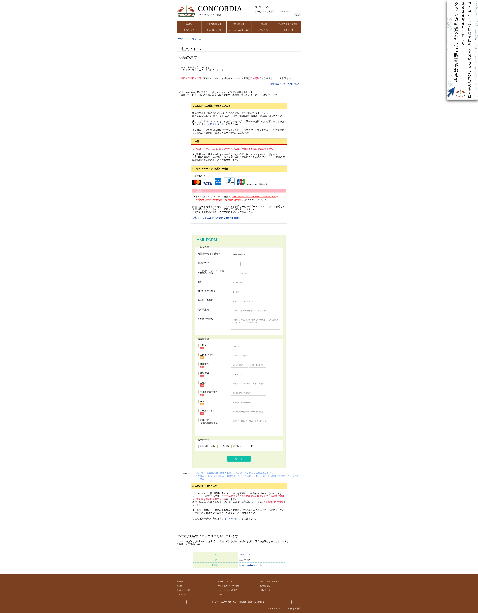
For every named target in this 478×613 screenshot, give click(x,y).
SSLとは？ (187, 473)
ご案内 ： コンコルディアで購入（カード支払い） (217, 218)
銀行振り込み (208, 446)
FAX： (203, 401)
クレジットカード (244, 446)
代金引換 (224, 446)
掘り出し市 (288, 30)
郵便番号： (205, 364)
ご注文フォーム (193, 39)
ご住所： (204, 382)
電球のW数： (204, 263)
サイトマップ (182, 594)
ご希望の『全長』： (208, 273)
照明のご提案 (239, 24)
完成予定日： (204, 309)
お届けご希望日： (207, 300)
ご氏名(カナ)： (207, 354)
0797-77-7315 (244, 554)
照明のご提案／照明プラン (270, 581)
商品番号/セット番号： (209, 253)
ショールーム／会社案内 (239, 30)
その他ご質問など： (208, 319)
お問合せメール (216, 124)
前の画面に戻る (278, 84)
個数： (201, 281)
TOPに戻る (293, 84)
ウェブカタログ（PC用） (288, 24)
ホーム (220, 594)
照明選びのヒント (214, 24)
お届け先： (210, 421)
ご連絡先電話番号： (210, 392)
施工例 (264, 24)
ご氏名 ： (208, 345)
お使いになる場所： (208, 291)
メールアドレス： (209, 410)
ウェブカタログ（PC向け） (229, 586)
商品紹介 (189, 24)
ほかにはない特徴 (214, 30)
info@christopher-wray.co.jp (250, 565)
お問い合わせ (263, 30)
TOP (180, 39)
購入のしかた (189, 30)
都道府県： (205, 373)
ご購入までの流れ (230, 518)
